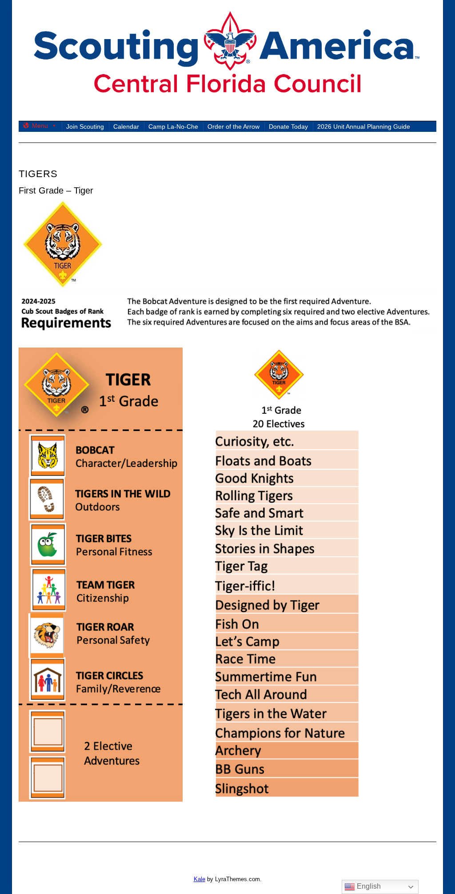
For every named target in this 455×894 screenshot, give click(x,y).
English (368, 886)
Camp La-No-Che (173, 126)
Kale (199, 879)
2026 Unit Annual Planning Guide (363, 126)
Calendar (126, 126)
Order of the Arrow (233, 126)
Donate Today (288, 126)
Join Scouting (85, 126)
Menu (40, 125)
